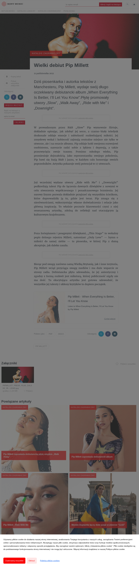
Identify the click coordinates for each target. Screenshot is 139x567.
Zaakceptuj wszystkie (14, 561)
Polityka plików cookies (50, 561)
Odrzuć (32, 561)
